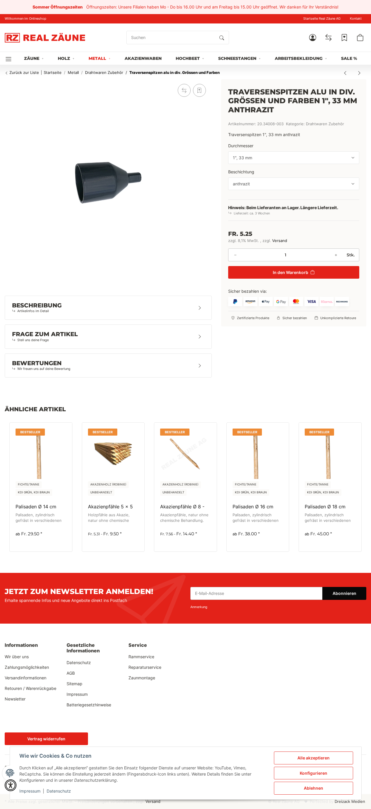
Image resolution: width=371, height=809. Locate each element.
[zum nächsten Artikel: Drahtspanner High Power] (359, 72)
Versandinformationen (25, 677)
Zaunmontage (141, 677)
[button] (312, 37)
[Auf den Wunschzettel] (199, 90)
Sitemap (74, 683)
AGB (71, 673)
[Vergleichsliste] (328, 37)
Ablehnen (313, 788)
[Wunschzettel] (344, 37)
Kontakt (356, 19)
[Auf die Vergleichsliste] (184, 90)
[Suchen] (222, 37)
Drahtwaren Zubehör (325, 124)
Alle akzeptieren (313, 757)
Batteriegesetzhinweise (89, 704)
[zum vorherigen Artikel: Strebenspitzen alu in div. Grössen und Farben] (345, 72)
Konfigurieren (313, 773)
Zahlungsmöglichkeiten (27, 667)
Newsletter (15, 698)
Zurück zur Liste (23, 72)
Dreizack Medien (350, 801)
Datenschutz (59, 790)
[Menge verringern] (235, 255)
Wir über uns (17, 656)
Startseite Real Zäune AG (321, 19)
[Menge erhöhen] (336, 255)
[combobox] (293, 157)
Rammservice (141, 656)
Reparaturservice (144, 667)
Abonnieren (344, 593)
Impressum (29, 790)
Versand (279, 240)
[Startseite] (45, 37)
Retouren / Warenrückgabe (30, 688)
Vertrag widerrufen (46, 738)
